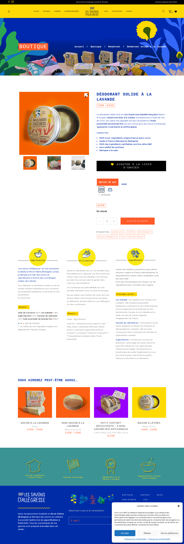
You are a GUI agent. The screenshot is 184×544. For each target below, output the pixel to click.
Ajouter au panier (137, 221)
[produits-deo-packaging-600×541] (30, 163)
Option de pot (107, 182)
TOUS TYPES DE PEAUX (132, 237)
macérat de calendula (47, 316)
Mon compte (129, 500)
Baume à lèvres (149, 423)
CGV (145, 500)
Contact (145, 495)
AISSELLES (118, 232)
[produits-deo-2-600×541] (78, 163)
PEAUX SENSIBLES (107, 237)
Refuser (147, 533)
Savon (34, 426)
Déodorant (114, 46)
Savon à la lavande (35, 423)
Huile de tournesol (26, 313)
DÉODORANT (144, 232)
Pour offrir (117, 432)
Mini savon (70, 429)
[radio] (101, 189)
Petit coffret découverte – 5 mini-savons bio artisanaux (111, 426)
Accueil (79, 46)
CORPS (130, 232)
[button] (178, 506)
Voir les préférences (169, 533)
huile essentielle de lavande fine (37, 319)
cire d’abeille (46, 313)
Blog (160, 495)
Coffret (97, 432)
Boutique (96, 46)
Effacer (105, 195)
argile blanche (24, 316)
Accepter (125, 533)
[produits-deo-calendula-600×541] (54, 163)
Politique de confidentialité (135, 539)
